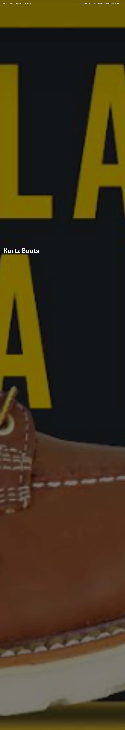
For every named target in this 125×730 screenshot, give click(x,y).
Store (5, 3)
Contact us (27, 3)
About (11, 3)
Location (19, 3)
